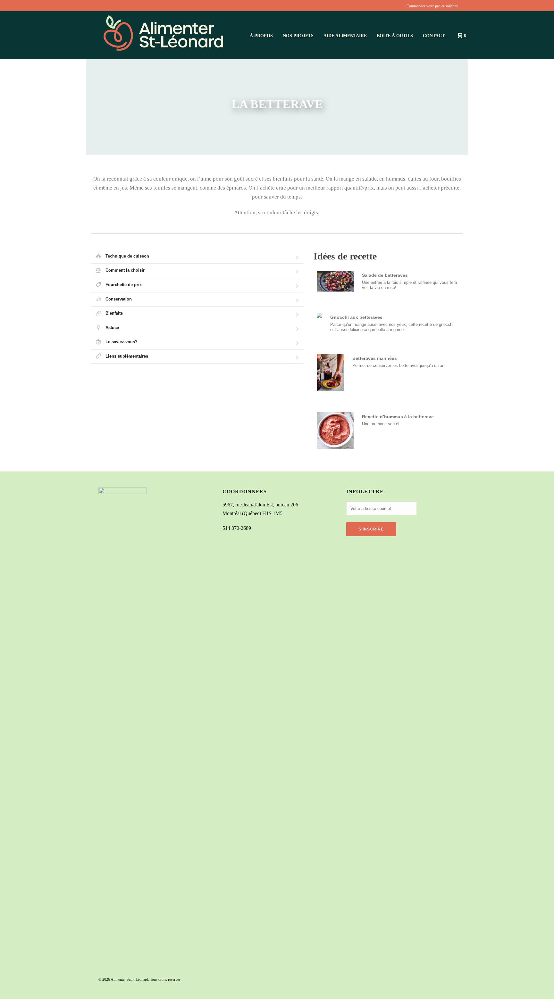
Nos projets (298, 35)
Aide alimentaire (345, 35)
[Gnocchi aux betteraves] (388, 322)
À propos (261, 35)
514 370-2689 (236, 528)
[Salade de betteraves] (388, 281)
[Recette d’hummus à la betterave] (388, 430)
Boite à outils (395, 35)
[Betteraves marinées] (388, 372)
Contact (434, 35)
